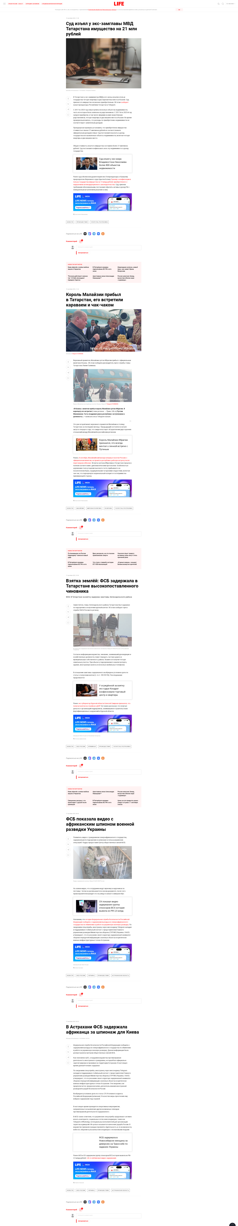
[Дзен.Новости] (85, 234)
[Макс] (89, 234)
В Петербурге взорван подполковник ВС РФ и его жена (102, 269)
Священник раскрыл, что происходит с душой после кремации (77, 802)
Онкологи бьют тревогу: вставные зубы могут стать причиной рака (127, 555)
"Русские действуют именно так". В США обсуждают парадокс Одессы (78, 278)
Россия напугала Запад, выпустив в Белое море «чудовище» (126, 278)
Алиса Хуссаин (79, 967)
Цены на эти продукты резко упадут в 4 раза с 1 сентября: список (128, 802)
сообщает (125, 102)
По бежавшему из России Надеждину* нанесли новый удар (78, 555)
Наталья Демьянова (80, 738)
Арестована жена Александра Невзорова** (103, 277)
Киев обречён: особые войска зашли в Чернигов (78, 268)
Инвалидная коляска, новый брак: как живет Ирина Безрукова (128, 269)
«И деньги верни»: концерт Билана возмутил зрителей (127, 563)
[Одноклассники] (103, 234)
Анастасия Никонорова (81, 214)
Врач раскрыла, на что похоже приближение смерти (103, 554)
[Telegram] (94, 234)
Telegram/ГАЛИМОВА (77, 353)
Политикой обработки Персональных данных (102, 9)
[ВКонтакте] (98, 234)
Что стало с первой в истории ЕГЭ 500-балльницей (103, 563)
